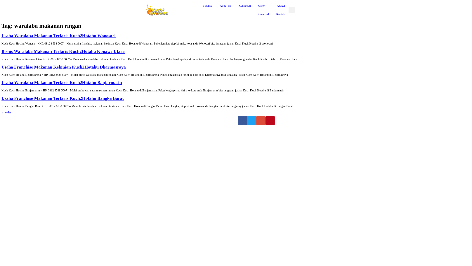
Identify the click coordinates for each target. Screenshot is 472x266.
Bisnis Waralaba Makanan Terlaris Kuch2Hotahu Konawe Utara (63, 51)
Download (262, 14)
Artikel (281, 5)
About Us (225, 5)
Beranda (207, 5)
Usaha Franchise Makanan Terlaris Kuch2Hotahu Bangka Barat (62, 98)
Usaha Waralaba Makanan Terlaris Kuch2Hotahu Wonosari (58, 35)
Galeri (261, 5)
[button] (292, 10)
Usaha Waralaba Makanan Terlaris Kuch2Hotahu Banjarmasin (61, 82)
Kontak (280, 14)
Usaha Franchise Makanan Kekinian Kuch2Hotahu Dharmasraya (63, 67)
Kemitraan (245, 5)
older (6, 112)
